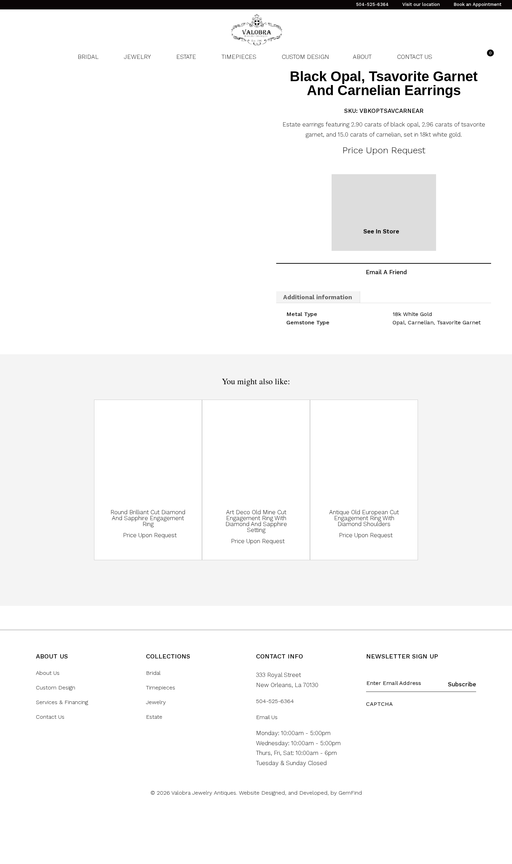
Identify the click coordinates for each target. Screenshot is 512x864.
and (293, 792)
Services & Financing (62, 702)
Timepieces (160, 688)
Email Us (267, 717)
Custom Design (55, 688)
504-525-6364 (372, 4)
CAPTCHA (379, 704)
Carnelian (421, 322)
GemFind (350, 792)
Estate (154, 717)
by (335, 792)
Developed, (315, 792)
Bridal (153, 673)
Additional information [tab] (317, 297)
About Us (48, 673)
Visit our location (421, 4)
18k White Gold (412, 314)
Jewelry (156, 702)
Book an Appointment (477, 4)
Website (250, 792)
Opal (399, 322)
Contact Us (50, 717)
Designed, (274, 792)
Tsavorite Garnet (459, 322)
